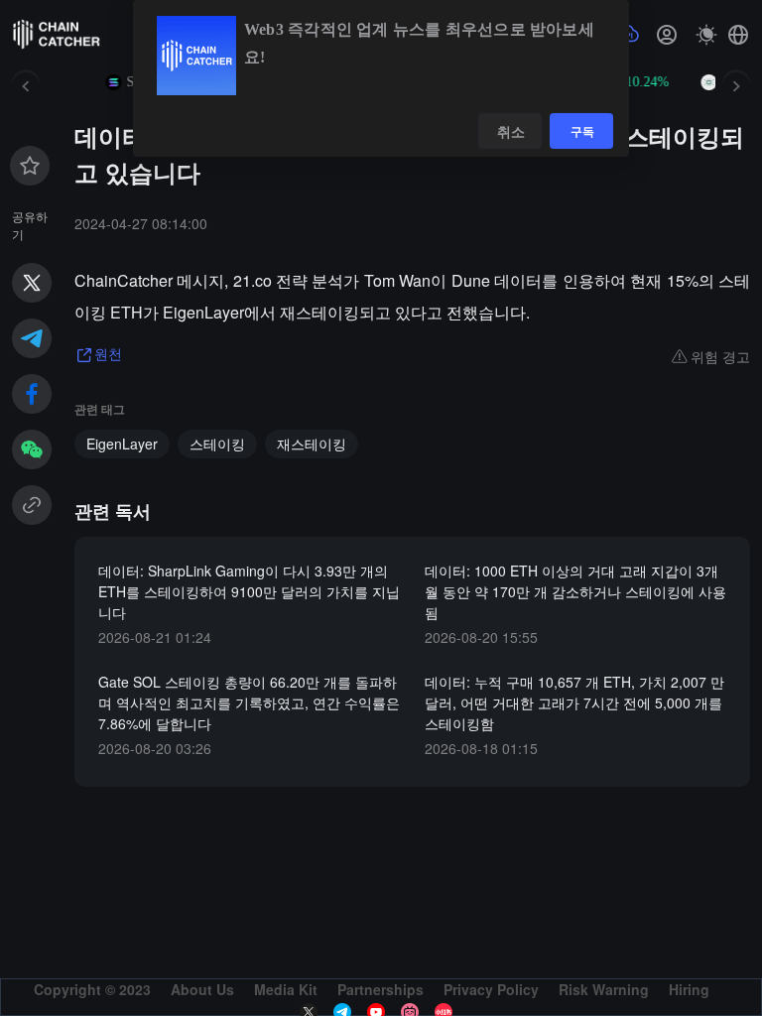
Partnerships (380, 989)
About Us (202, 989)
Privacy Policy (491, 989)
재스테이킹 (311, 443)
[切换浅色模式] (706, 35)
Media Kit (286, 989)
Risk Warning (604, 989)
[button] (738, 35)
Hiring (689, 989)
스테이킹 (217, 443)
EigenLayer (122, 443)
